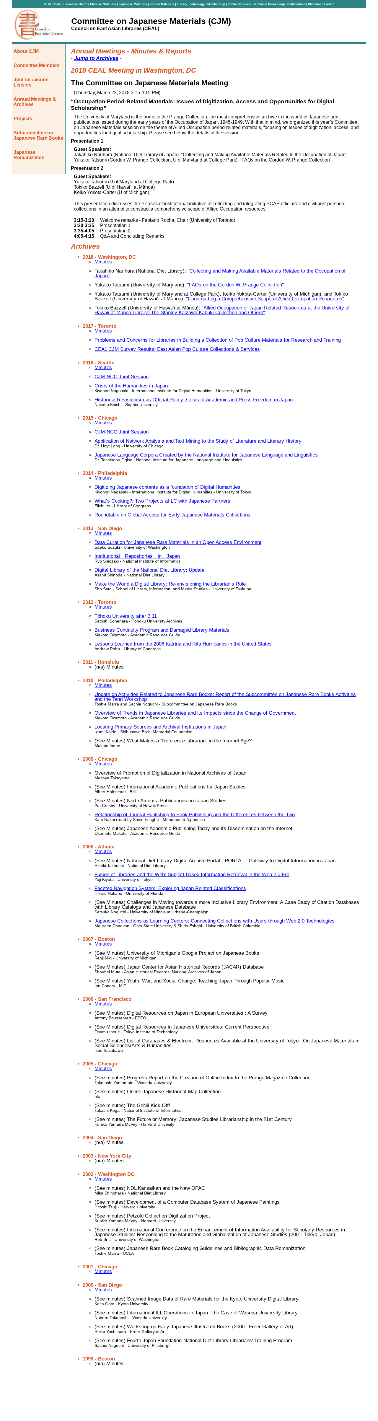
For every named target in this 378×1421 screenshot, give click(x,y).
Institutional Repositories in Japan (137, 556)
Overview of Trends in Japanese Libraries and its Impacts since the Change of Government (195, 713)
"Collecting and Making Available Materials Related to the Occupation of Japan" (220, 273)
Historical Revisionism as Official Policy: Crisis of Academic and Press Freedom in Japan (193, 399)
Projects (23, 118)
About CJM (26, 51)
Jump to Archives (96, 58)
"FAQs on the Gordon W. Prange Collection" (235, 285)
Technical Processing (269, 4)
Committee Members (37, 65)
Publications (296, 4)
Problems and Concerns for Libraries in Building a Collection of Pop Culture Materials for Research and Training (217, 340)
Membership (216, 4)
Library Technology (191, 4)
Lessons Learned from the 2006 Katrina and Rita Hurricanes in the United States (183, 644)
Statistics (315, 4)
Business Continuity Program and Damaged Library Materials (161, 630)
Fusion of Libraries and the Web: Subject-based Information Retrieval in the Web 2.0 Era (191, 874)
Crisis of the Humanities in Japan (131, 386)
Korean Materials (162, 4)
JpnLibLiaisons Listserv (31, 82)
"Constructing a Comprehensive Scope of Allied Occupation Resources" (265, 299)
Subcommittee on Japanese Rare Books (38, 135)
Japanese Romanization (29, 155)
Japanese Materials (133, 4)
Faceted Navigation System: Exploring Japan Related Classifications (170, 888)
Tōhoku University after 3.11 (125, 616)
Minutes (103, 262)
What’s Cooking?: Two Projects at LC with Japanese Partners (162, 501)
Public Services (240, 4)
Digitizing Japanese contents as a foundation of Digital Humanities (167, 487)
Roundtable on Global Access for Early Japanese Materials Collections (172, 515)
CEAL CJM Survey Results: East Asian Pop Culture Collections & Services (177, 349)
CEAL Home (52, 4)
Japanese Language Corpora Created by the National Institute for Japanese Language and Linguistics (206, 455)
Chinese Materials (103, 4)
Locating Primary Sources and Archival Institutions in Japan (160, 727)
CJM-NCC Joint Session (121, 376)
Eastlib (329, 4)
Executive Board (75, 4)
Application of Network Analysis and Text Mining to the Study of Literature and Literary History (198, 441)
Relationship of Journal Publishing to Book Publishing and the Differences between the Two (194, 814)
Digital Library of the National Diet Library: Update (149, 570)
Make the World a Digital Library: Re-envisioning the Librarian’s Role (170, 584)
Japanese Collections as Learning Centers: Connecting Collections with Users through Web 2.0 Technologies (214, 921)
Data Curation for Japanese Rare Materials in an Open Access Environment (177, 542)
